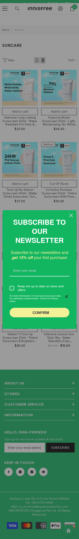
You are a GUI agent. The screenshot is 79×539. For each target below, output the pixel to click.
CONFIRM (40, 312)
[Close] (71, 215)
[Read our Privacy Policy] (66, 296)
